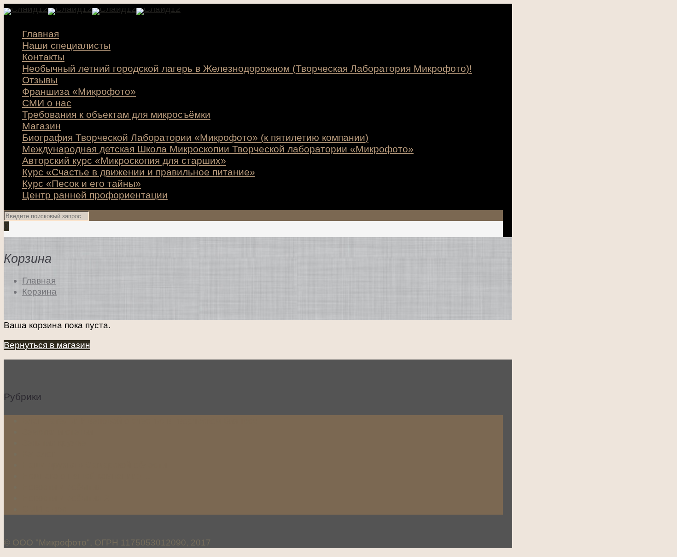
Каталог (38, 453)
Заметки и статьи (57, 431)
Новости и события (62, 487)
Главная (39, 280)
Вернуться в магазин (47, 345)
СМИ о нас (44, 509)
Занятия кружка (54, 442)
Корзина (39, 291)
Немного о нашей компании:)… (86, 476)
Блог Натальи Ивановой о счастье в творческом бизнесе (140, 420)
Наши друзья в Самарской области (94, 465)
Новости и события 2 (65, 498)
